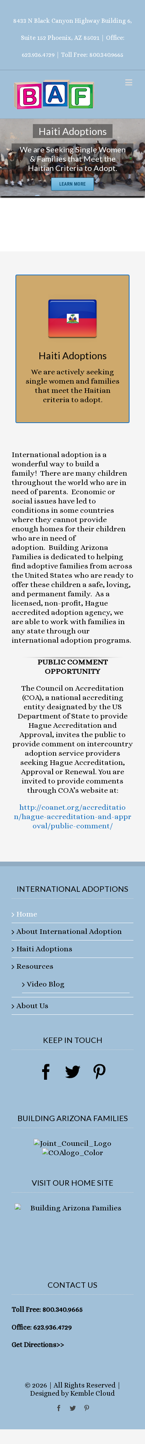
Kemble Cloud (92, 1393)
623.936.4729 (38, 54)
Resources (34, 966)
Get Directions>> (38, 1344)
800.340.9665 (106, 54)
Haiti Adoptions (44, 948)
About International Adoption (69, 931)
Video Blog (46, 984)
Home (26, 914)
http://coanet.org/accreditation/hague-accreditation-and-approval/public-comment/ (72, 816)
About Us (32, 1005)
